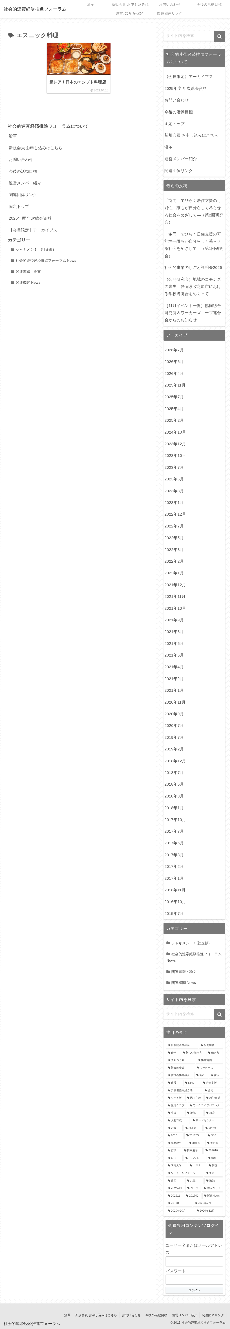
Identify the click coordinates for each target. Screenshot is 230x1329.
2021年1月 (174, 690)
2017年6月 (174, 843)
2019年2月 (174, 749)
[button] (219, 36)
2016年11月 (175, 890)
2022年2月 (174, 561)
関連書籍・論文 (28, 271)
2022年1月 (174, 573)
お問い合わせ (21, 159)
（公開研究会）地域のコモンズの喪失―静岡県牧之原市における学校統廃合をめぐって (192, 286)
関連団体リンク (23, 194)
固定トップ (19, 206)
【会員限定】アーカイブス (33, 230)
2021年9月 (174, 620)
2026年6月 (174, 361)
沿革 (13, 136)
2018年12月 (175, 761)
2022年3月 (174, 549)
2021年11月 (175, 596)
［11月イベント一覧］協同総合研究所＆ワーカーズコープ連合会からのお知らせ (192, 312)
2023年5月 (174, 479)
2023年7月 (174, 467)
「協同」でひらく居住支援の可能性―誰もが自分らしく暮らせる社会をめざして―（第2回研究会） (193, 211)
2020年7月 (174, 725)
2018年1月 (174, 808)
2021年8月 (174, 631)
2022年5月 (174, 538)
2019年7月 (174, 737)
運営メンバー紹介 (25, 183)
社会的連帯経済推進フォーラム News (46, 260)
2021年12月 (175, 585)
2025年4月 (174, 408)
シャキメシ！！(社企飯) (35, 249)
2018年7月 (174, 772)
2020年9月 (174, 714)
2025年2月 (174, 420)
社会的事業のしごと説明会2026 (193, 267)
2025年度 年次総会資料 (30, 218)
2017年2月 (174, 866)
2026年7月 (174, 350)
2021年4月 (174, 667)
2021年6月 (174, 643)
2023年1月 (174, 502)
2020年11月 (175, 702)
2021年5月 (174, 655)
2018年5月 (174, 784)
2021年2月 (174, 678)
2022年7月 (174, 526)
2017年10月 (175, 819)
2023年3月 (174, 491)
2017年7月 (174, 831)
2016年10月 (175, 901)
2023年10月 (175, 455)
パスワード (176, 1271)
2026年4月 (174, 373)
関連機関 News (28, 282)
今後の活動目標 (23, 171)
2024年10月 (175, 432)
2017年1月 (174, 878)
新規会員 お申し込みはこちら (35, 148)
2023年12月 (175, 444)
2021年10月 (175, 608)
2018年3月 (174, 796)
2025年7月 (174, 397)
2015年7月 (174, 913)
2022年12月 (175, 514)
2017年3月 (174, 855)
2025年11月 (175, 385)
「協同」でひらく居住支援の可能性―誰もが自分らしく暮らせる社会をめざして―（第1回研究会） (193, 245)
